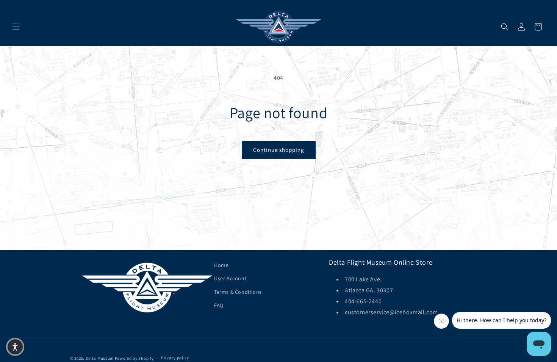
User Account (230, 278)
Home (221, 265)
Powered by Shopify (134, 358)
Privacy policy (175, 357)
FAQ (219, 305)
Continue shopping (278, 149)
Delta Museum (100, 358)
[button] (16, 27)
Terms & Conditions (238, 292)
